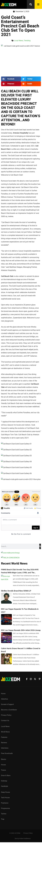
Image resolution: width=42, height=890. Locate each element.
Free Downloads (7, 753)
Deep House (5, 792)
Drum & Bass (5, 775)
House (3, 765)
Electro (3, 759)
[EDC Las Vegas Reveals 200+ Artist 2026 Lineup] (6, 637)
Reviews (4, 743)
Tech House (5, 798)
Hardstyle (4, 786)
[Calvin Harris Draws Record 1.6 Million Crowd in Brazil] (6, 658)
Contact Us (5, 720)
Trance (3, 770)
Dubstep (4, 781)
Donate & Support (7, 704)
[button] (11, 79)
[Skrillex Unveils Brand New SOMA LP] (6, 598)
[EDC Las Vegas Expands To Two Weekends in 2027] (6, 619)
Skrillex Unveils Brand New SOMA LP (16, 591)
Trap (2, 819)
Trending (27, 41)
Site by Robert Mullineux (23, 838)
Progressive (5, 808)
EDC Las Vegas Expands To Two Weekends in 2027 (20, 610)
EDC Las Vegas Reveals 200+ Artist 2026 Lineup (21, 630)
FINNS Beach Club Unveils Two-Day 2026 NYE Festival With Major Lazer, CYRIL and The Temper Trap (20, 571)
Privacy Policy (6, 715)
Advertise (4, 699)
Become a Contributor (9, 710)
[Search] (40, 546)
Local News (18, 41)
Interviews (4, 748)
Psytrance (4, 803)
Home (3, 694)
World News (5, 732)
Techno (3, 814)
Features (4, 737)
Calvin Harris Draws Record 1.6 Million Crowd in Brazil (20, 650)
